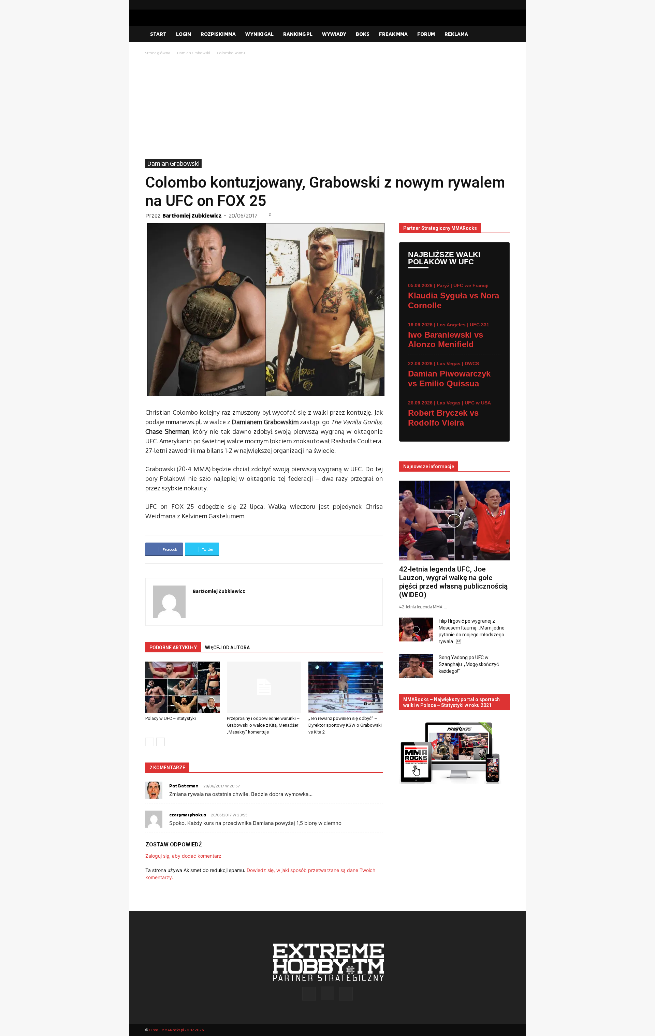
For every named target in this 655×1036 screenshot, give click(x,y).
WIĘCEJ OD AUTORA (227, 647)
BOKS (362, 34)
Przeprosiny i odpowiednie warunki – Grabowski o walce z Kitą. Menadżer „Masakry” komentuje (263, 725)
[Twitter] (504, 5)
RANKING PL (297, 34)
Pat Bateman (184, 785)
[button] (501, 34)
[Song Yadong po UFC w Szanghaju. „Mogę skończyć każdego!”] (416, 666)
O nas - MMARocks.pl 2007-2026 (176, 1029)
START (158, 34)
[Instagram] (494, 5)
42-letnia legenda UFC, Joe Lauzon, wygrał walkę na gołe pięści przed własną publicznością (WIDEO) (453, 582)
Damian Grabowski (193, 52)
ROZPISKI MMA (218, 34)
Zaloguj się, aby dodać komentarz (183, 856)
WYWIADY (334, 34)
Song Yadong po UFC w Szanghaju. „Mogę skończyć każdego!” (469, 664)
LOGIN (183, 34)
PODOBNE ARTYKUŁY (173, 647)
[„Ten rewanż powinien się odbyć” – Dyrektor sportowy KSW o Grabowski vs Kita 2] (345, 687)
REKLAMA (456, 34)
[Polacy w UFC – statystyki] (182, 687)
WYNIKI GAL (259, 34)
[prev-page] (149, 742)
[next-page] (160, 742)
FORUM (426, 34)
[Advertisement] (327, 108)
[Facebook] (483, 5)
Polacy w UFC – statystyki (170, 718)
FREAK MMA (393, 34)
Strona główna (157, 52)
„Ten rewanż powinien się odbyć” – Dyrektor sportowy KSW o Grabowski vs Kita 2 (345, 725)
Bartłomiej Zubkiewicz (192, 215)
